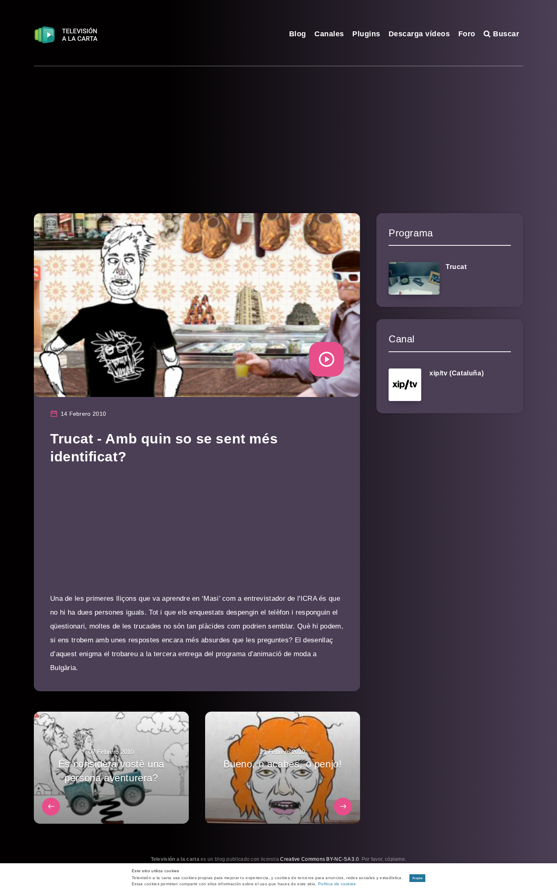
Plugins (366, 34)
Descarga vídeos (419, 34)
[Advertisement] (278, 128)
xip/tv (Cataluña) (456, 373)
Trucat (456, 266)
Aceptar (417, 878)
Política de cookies (337, 884)
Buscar (505, 34)
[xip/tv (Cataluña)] (405, 384)
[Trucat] (414, 278)
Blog (297, 34)
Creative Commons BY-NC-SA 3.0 (319, 859)
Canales (329, 34)
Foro (466, 34)
